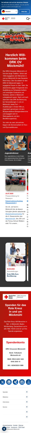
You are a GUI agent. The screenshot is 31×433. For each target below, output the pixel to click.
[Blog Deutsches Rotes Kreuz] (22, 382)
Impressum (14, 427)
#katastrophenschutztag (14, 214)
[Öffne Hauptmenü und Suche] (28, 19)
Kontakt (15, 425)
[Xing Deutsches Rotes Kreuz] (15, 382)
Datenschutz (6, 427)
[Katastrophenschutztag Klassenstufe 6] (15, 180)
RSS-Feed (21, 427)
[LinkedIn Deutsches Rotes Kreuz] (9, 382)
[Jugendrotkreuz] (15, 143)
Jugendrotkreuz (11, 153)
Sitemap (21, 425)
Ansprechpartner (7, 425)
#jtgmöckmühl (10, 218)
